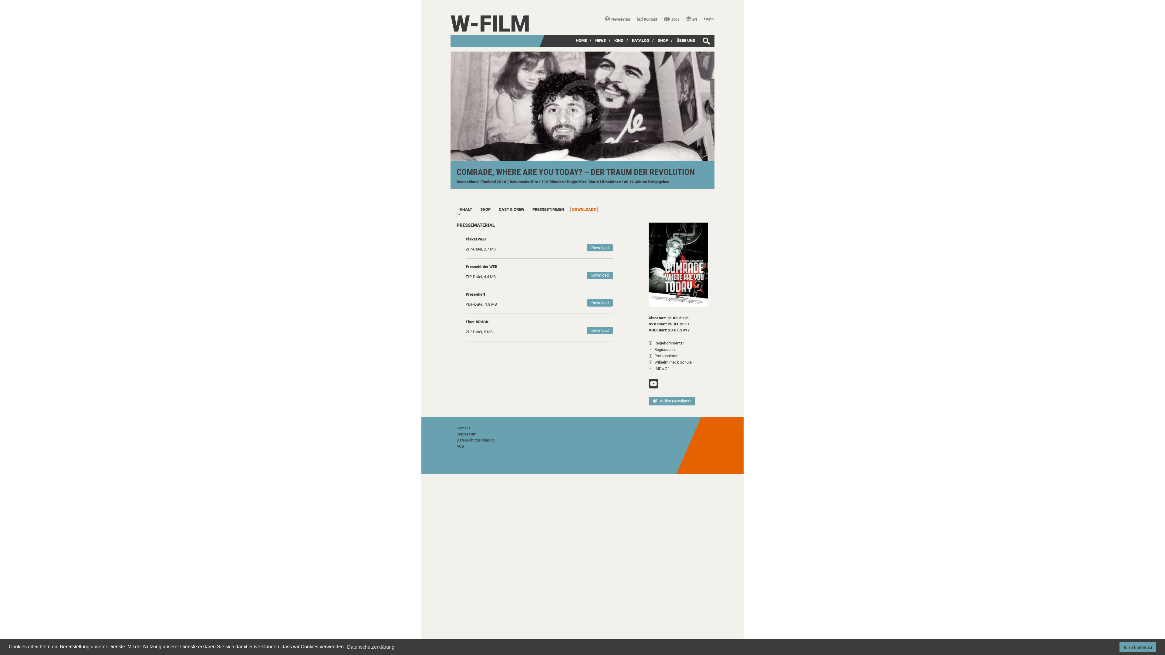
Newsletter (620, 19)
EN (694, 19)
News (600, 40)
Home (581, 40)
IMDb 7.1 (662, 368)
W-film (490, 24)
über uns (686, 40)
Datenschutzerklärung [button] (370, 647)
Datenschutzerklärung (476, 440)
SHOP (663, 40)
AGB (460, 446)
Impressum (466, 434)
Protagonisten (666, 356)
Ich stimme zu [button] (1138, 647)
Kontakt (650, 19)
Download (600, 247)
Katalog (640, 40)
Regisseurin (664, 349)
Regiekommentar (669, 343)
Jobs (675, 19)
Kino (618, 40)
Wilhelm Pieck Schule (673, 362)
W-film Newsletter (675, 401)
